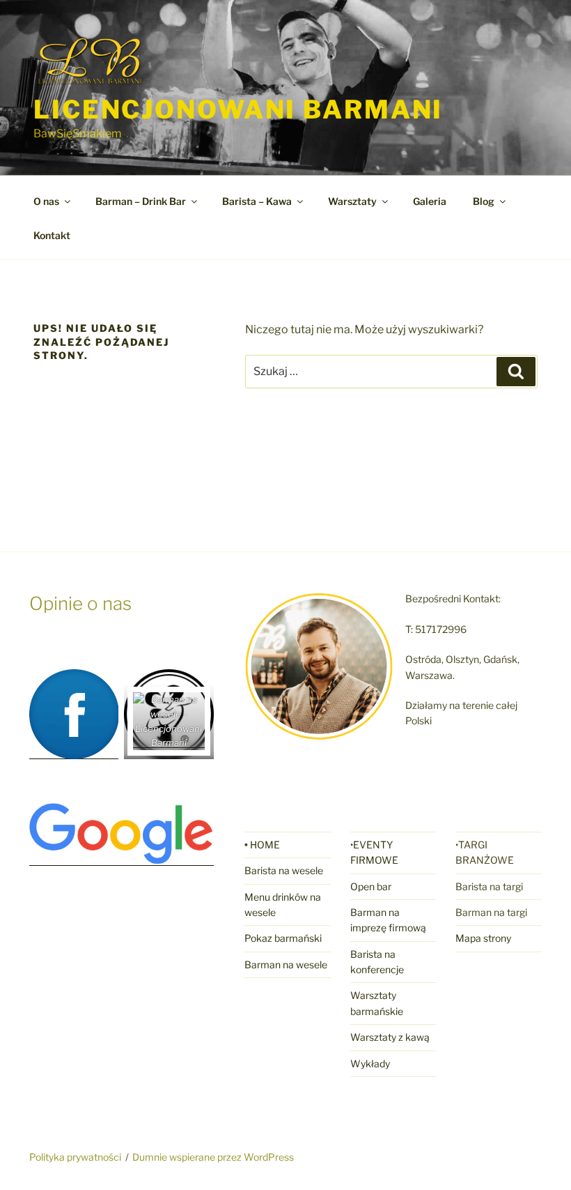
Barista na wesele (283, 870)
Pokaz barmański (283, 938)
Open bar (370, 886)
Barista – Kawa (257, 201)
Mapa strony (483, 938)
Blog (483, 201)
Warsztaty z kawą (390, 1037)
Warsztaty (352, 201)
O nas (46, 201)
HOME (265, 844)
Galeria (429, 201)
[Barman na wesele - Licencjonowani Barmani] (169, 742)
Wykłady (370, 1063)
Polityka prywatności (75, 1157)
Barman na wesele (285, 964)
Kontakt (51, 235)
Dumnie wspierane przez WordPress (213, 1157)
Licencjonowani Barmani (238, 109)
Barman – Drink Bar (140, 201)
